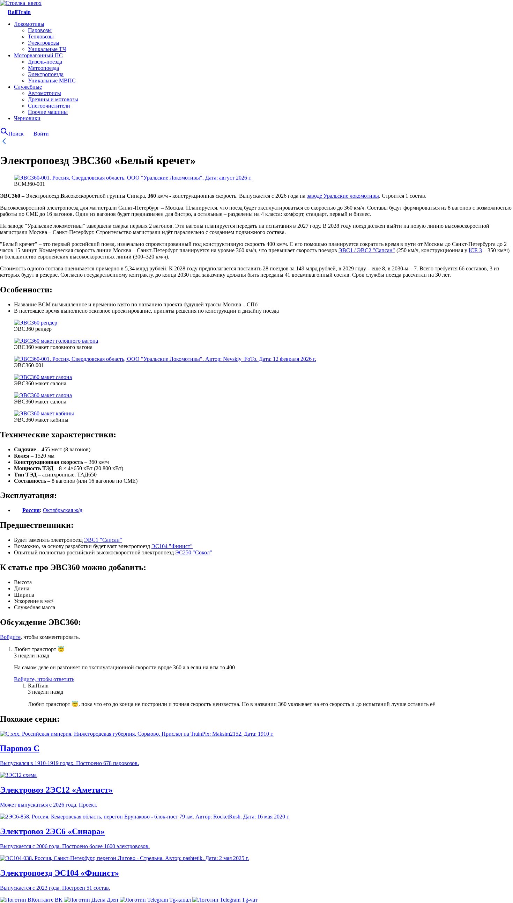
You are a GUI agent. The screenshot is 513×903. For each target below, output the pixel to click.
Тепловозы (41, 36)
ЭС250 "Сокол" (193, 552)
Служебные (28, 87)
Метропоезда (43, 68)
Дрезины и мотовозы (53, 99)
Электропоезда (46, 74)
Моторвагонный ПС (38, 55)
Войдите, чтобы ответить (44, 679)
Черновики (27, 118)
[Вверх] (21, 3)
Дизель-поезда (45, 62)
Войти (41, 134)
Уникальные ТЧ (47, 49)
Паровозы (40, 30)
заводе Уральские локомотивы (343, 196)
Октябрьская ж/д (62, 510)
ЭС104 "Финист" (172, 546)
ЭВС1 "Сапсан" (103, 540)
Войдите (10, 637)
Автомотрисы (44, 93)
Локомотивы (29, 24)
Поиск (16, 134)
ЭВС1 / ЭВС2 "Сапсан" (367, 250)
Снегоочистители (49, 106)
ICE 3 (475, 250)
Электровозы (43, 43)
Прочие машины (48, 112)
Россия (31, 510)
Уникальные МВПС (52, 80)
